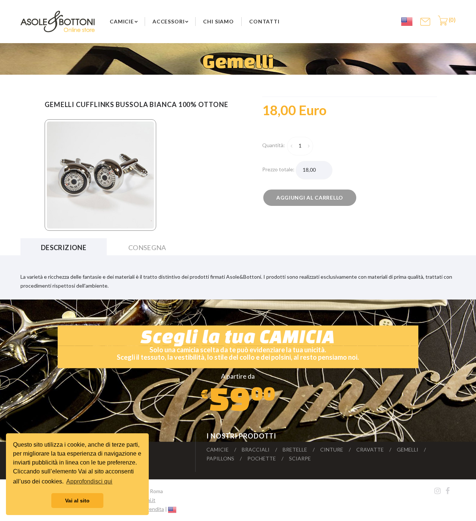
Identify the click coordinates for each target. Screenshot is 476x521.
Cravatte (370, 449)
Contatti (264, 21)
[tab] (300, 110)
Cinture (331, 449)
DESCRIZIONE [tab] (63, 247)
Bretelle (295, 449)
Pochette (261, 458)
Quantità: (274, 145)
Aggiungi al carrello (309, 197)
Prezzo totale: (279, 169)
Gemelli (407, 449)
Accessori (168, 21)
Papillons (220, 458)
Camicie (122, 21)
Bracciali (256, 449)
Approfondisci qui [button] (89, 481)
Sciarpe (300, 458)
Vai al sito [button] (77, 501)
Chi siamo (218, 21)
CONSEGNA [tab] (147, 247)
